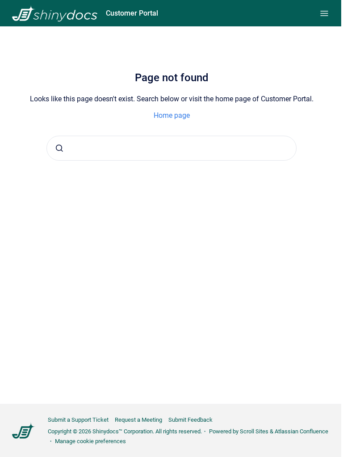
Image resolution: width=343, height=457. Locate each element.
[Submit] (59, 148)
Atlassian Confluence (301, 431)
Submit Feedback (190, 419)
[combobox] (171, 148)
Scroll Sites (254, 431)
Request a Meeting (138, 419)
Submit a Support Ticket (78, 419)
